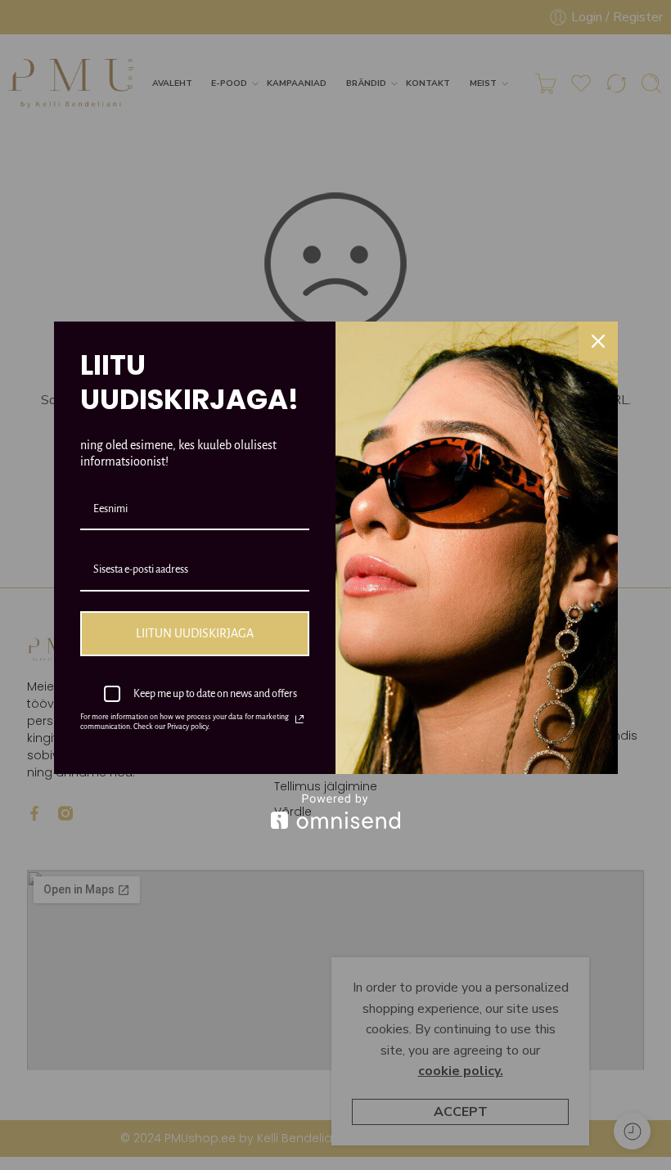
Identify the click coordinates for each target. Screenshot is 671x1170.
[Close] (598, 341)
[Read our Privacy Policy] (299, 719)
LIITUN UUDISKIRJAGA (195, 633)
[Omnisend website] (336, 811)
